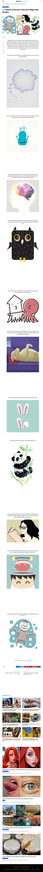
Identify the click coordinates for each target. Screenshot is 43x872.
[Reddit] (3, 50)
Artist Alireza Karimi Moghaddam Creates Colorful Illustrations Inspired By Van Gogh (30, 739)
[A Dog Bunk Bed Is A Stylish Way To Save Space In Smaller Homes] (31, 717)
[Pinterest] (3, 45)
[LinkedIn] (3, 52)
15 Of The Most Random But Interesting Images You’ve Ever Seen (17, 827)
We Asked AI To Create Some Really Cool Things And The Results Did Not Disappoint (11, 710)
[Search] (40, 1)
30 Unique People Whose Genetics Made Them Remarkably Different (18, 798)
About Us (33, 869)
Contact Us (38, 869)
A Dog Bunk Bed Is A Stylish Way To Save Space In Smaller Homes (31, 725)
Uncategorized (5, 829)
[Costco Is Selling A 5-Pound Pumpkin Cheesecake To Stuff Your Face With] (22, 844)
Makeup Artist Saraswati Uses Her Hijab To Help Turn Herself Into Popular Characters (21, 769)
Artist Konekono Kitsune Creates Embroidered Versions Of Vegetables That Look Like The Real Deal (11, 739)
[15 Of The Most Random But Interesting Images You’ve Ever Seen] (22, 815)
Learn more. (29, 660)
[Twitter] (3, 43)
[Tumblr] (3, 48)
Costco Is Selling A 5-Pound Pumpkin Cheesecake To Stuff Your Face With (19, 856)
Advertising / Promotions (26, 869)
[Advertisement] (23, 161)
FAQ (19, 869)
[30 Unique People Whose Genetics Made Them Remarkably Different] (22, 786)
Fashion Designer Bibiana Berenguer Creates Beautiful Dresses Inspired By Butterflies (10, 725)
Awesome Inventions (7, 869)
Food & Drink (5, 858)
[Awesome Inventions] (21, 1)
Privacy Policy (15, 869)
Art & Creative (5, 771)
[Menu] (3, 1)
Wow (4, 800)
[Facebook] (3, 40)
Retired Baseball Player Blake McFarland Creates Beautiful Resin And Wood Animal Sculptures (31, 710)
